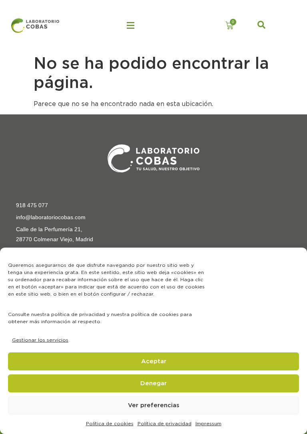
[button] (131, 25)
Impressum (208, 423)
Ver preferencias (153, 405)
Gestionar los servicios (40, 340)
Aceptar (153, 361)
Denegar (153, 383)
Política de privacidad (164, 423)
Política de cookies (110, 423)
